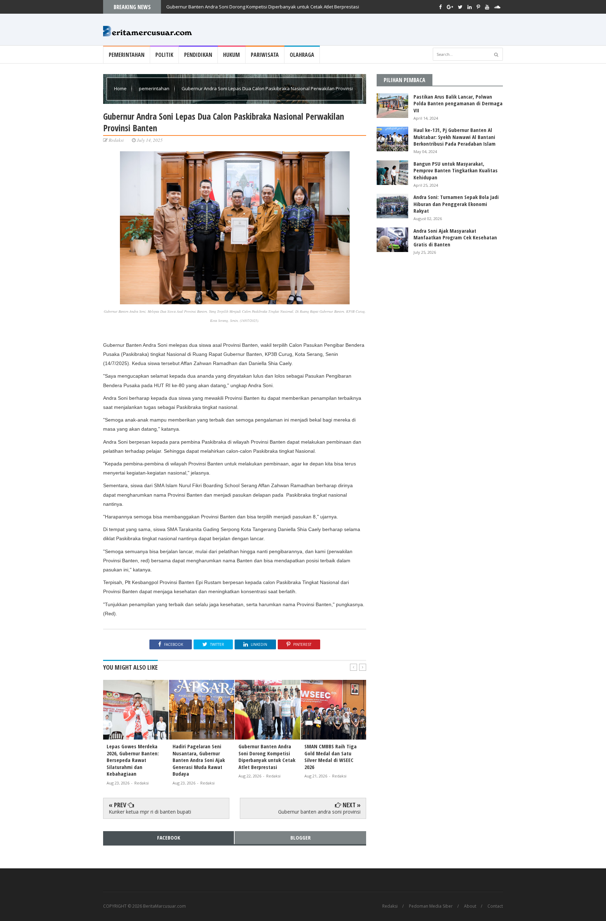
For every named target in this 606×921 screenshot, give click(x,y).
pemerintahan (154, 88)
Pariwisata (265, 55)
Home (121, 88)
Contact (495, 906)
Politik (164, 55)
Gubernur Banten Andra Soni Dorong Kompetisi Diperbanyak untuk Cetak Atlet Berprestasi (262, 7)
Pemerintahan (126, 55)
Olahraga (302, 55)
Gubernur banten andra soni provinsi (319, 811)
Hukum (231, 55)
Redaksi (390, 906)
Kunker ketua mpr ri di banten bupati (150, 811)
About (470, 906)
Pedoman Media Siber (431, 906)
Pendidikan (198, 55)
